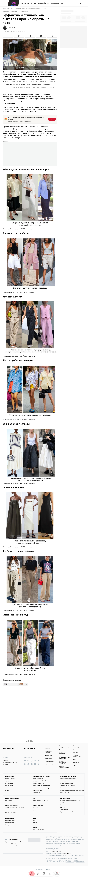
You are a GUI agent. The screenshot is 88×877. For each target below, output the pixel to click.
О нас (46, 746)
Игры (74, 765)
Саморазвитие (64, 809)
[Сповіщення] (85, 3)
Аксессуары (55, 3)
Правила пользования (51, 764)
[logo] (13, 3)
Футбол (35, 822)
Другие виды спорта (38, 829)
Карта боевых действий (39, 781)
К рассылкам (34, 840)
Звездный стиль (43, 3)
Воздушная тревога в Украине (41, 785)
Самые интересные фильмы (40, 800)
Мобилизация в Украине (68, 776)
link (24, 760)
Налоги (7, 810)
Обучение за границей (66, 812)
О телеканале (48, 755)
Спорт (35, 818)
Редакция (47, 748)
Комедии (35, 807)
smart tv (70, 861)
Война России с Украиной (41, 776)
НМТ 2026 (62, 807)
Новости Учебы (65, 798)
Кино (34, 798)
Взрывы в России (37, 790)
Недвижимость (10, 818)
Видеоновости (9, 785)
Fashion (5, 8)
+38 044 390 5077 (29, 748)
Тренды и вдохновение (11, 825)
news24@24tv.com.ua (9, 748)
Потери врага (36, 792)
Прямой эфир (9, 783)
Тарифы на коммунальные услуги (14, 807)
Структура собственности (77, 756)
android (50, 861)
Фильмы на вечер (38, 805)
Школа (62, 805)
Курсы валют (9, 803)
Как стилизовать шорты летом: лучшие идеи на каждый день (29, 89)
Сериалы (35, 810)
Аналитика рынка (10, 820)
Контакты (75, 749)
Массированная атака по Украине (42, 788)
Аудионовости (9, 788)
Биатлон (35, 827)
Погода (7, 790)
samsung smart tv (80, 861)
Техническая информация (76, 746)
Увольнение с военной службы (68, 778)
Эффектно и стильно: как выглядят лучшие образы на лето (30, 8)
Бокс (34, 820)
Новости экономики (12, 798)
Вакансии (75, 752)
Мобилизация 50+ (65, 781)
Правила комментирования (64, 767)
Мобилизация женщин (66, 783)
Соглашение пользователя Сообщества (62, 762)
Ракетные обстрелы (38, 778)
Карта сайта (76, 762)
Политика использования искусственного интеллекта (63, 751)
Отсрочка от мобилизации (67, 788)
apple (60, 861)
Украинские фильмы (38, 803)
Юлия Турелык (12, 27)
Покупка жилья (9, 822)
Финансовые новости (11, 805)
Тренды (33, 3)
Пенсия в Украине (10, 812)
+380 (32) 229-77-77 (56, 851)
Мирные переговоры (38, 783)
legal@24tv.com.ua (66, 853)
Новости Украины (10, 781)
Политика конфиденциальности (64, 746)
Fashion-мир (25, 3)
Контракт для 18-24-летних (67, 785)
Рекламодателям (49, 761)
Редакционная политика (48, 752)
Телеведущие (48, 758)
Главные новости (10, 778)
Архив (74, 759)
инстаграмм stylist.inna (17, 31)
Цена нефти (8, 800)
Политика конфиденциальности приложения (64, 757)
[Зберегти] (52, 36)
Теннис (35, 825)
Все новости (9, 776)
